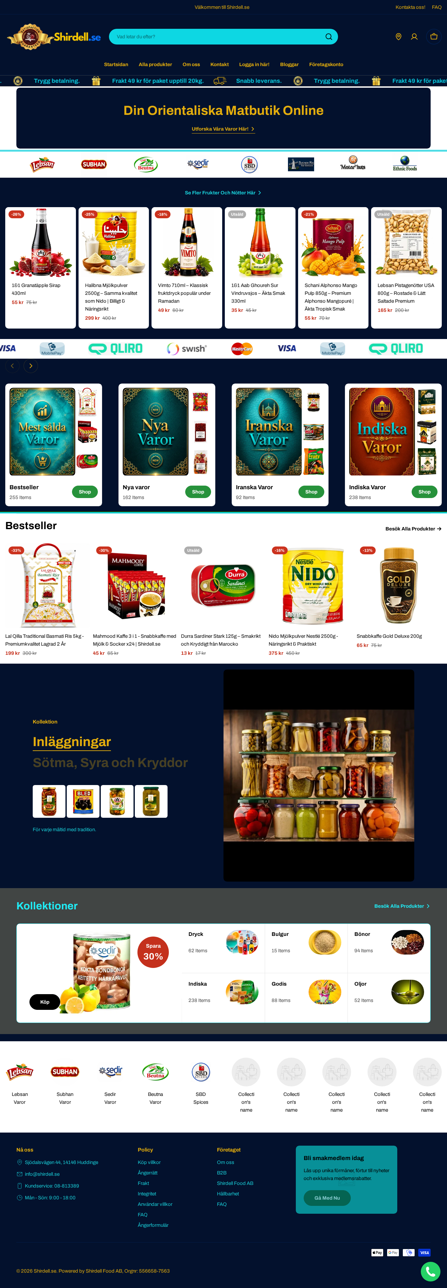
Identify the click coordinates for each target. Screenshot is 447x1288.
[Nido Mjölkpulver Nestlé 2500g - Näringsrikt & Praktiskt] (311, 585)
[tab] (72, 742)
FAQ (437, 7)
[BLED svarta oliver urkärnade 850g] (83, 801)
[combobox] (223, 37)
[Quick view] (66, 221)
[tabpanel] (112, 809)
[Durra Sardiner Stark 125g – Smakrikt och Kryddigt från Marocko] (223, 585)
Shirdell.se (45, 1271)
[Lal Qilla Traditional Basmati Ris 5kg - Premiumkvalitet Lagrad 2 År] (47, 585)
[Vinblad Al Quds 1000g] (151, 801)
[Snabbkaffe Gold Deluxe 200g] (399, 585)
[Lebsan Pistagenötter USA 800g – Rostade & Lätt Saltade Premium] (406, 242)
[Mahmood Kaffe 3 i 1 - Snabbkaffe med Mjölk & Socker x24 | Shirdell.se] (135, 585)
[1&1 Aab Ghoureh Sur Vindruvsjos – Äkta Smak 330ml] (260, 242)
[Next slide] (31, 366)
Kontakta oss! (410, 7)
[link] (42, 165)
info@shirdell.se (42, 1174)
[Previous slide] (12, 366)
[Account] (414, 37)
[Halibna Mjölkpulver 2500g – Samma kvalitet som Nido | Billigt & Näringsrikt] (114, 242)
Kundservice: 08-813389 (52, 1186)
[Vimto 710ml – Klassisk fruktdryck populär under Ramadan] (187, 242)
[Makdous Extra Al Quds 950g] (49, 801)
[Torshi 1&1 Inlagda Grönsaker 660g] (117, 801)
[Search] (329, 37)
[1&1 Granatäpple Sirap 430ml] (40, 242)
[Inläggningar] (319, 776)
